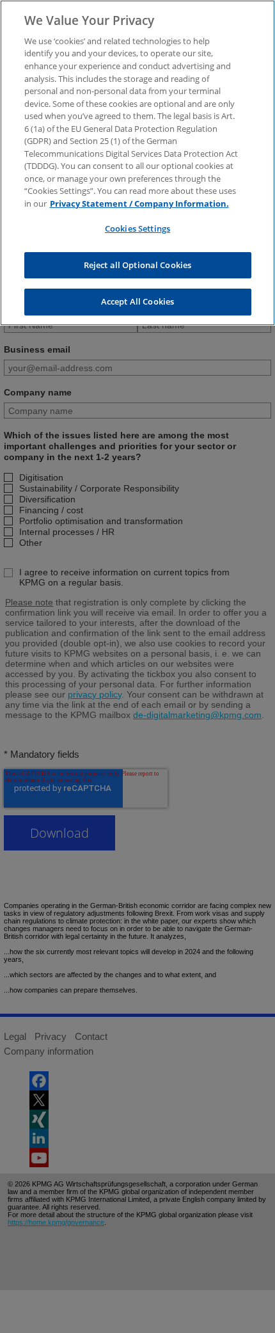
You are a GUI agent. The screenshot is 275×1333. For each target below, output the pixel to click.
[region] (137, 163)
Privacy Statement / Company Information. (139, 203)
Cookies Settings (137, 228)
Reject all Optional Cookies (138, 265)
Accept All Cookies (137, 301)
